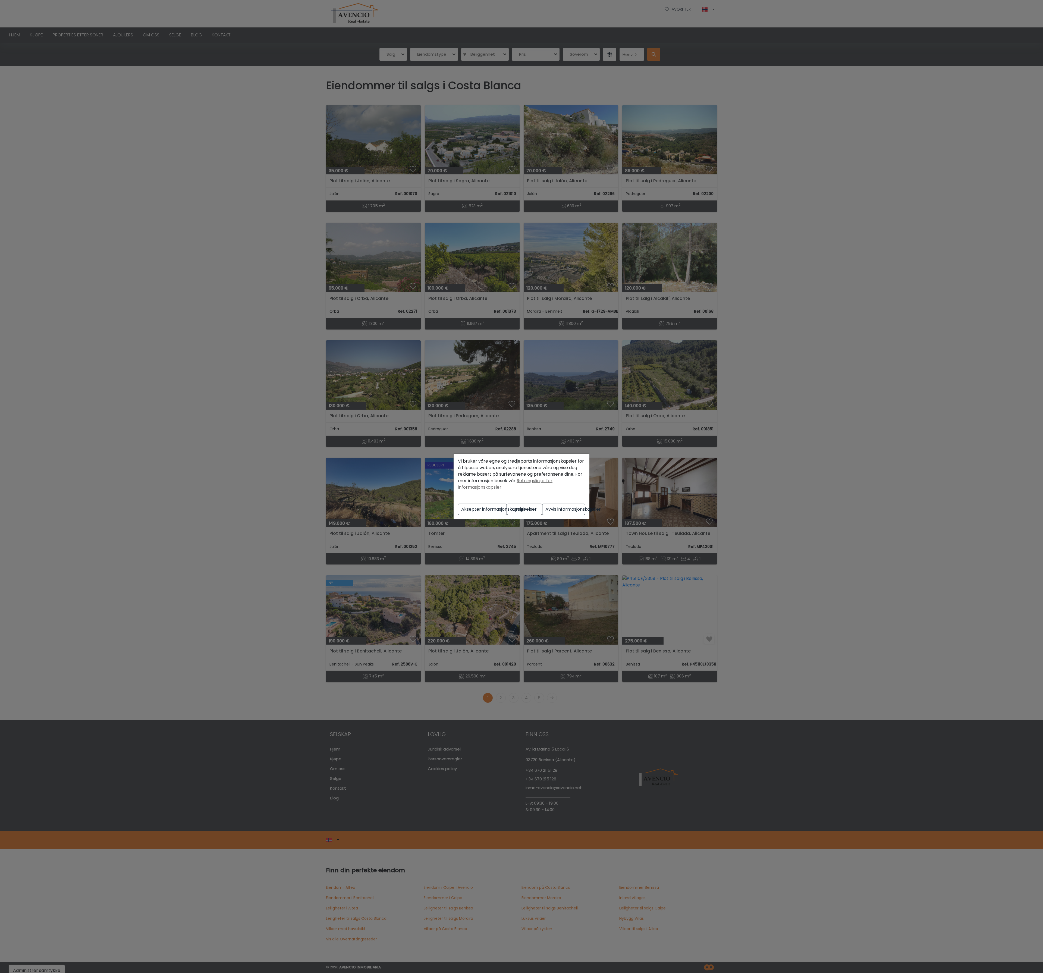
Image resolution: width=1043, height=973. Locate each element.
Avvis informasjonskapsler (565, 509)
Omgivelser (524, 509)
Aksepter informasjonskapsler (484, 509)
